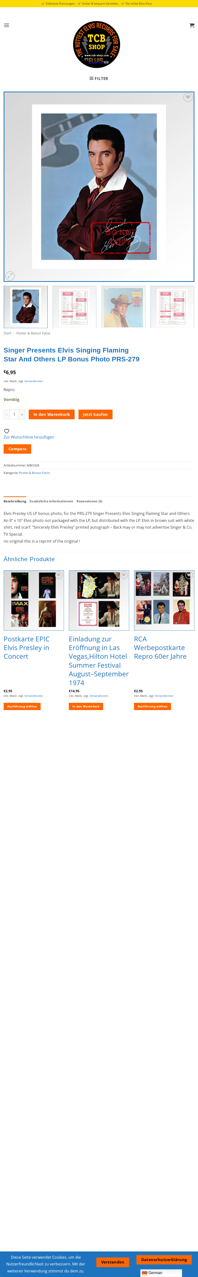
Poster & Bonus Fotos (33, 333)
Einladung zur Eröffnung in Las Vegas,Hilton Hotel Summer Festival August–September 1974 (99, 660)
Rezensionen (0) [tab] (89, 501)
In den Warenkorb (52, 414)
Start (7, 333)
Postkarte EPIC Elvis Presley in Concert (27, 647)
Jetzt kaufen (95, 414)
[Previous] (13, 187)
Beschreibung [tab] (15, 501)
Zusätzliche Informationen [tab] (51, 501)
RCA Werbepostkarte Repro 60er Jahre (160, 647)
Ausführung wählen (22, 706)
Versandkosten (33, 381)
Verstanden (113, 1262)
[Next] (184, 187)
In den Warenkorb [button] (86, 706)
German (155, 1273)
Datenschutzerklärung (164, 1259)
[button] (6, 25)
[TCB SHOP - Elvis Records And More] (96, 45)
